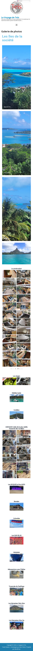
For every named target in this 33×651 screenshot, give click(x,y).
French (20, 1)
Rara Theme (22, 647)
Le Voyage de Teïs (10, 17)
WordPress (17, 649)
